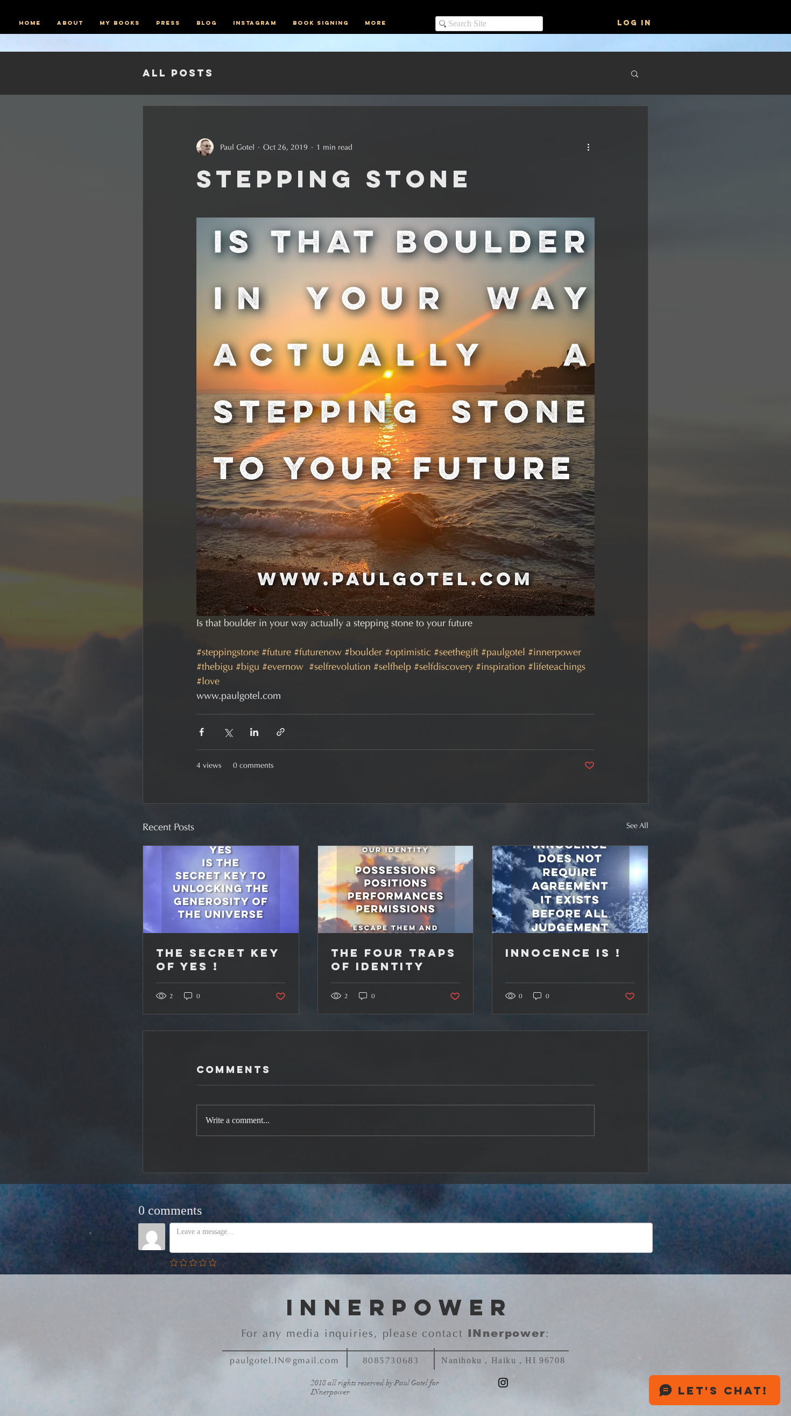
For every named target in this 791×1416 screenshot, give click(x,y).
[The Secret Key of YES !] (221, 889)
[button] (635, 73)
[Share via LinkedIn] (254, 732)
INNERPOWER (400, 1307)
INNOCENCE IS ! (563, 952)
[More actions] (588, 147)
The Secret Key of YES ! (217, 959)
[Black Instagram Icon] (503, 1382)
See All (637, 825)
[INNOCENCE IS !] (570, 889)
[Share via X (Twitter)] (228, 732)
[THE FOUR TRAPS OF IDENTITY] (396, 889)
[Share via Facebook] (201, 732)
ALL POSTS (178, 73)
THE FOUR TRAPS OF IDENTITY (393, 959)
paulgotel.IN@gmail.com (284, 1360)
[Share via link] (281, 732)
